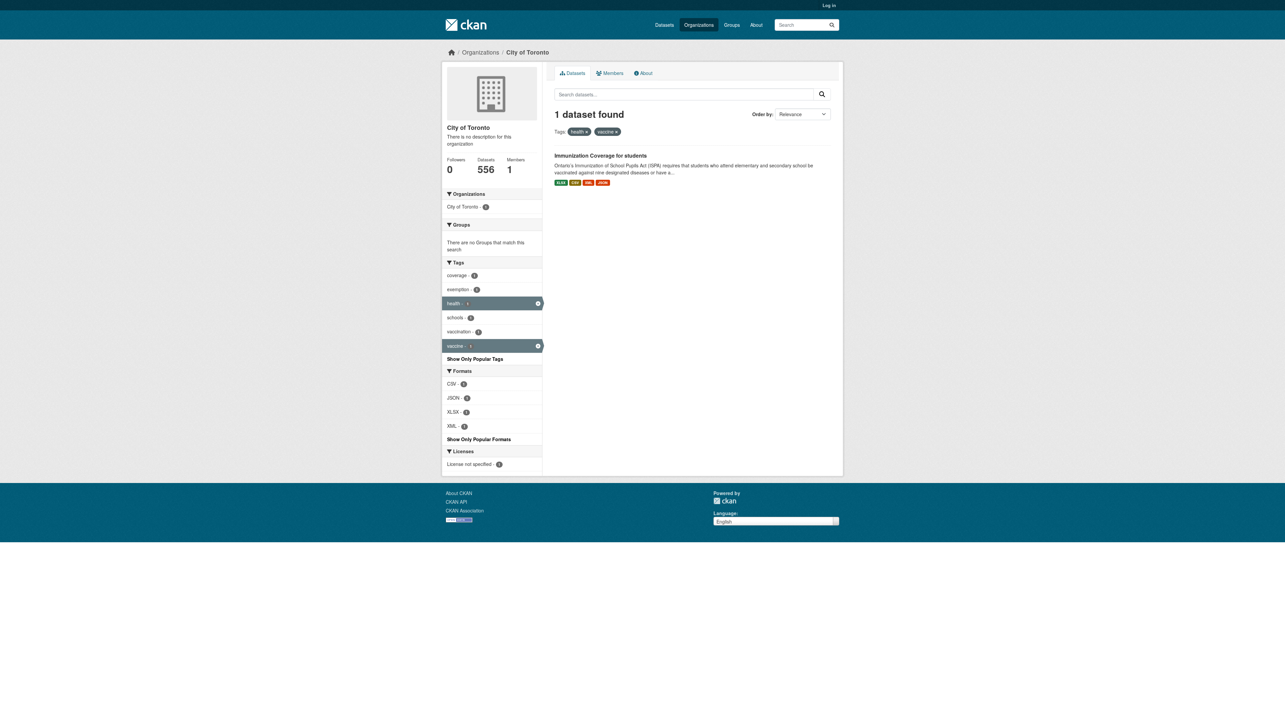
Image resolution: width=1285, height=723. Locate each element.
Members (612, 73)
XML (588, 182)
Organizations (699, 24)
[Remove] (586, 132)
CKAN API (456, 501)
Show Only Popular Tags (475, 358)
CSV (575, 182)
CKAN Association (465, 510)
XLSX (561, 182)
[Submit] (832, 25)
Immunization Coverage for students (600, 155)
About (756, 24)
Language (725, 513)
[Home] (451, 52)
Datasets (664, 24)
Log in (829, 5)
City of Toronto (527, 52)
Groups (732, 24)
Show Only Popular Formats (479, 439)
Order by (762, 114)
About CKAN (459, 493)
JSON (603, 182)
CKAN (724, 500)
